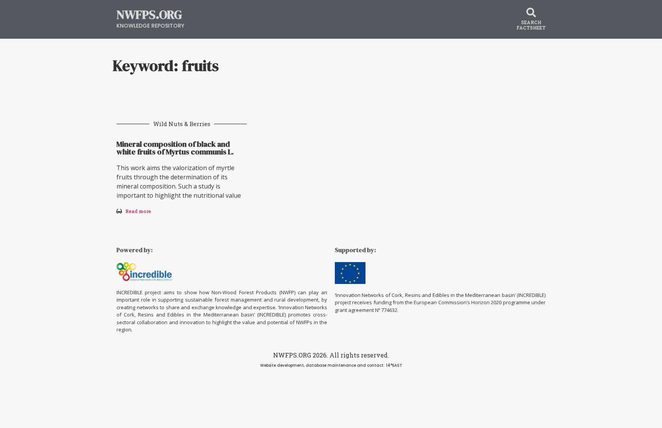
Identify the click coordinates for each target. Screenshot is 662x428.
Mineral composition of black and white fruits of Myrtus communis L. (175, 148)
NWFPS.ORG (149, 14)
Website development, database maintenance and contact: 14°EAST (331, 365)
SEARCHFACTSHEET (531, 25)
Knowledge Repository (150, 26)
